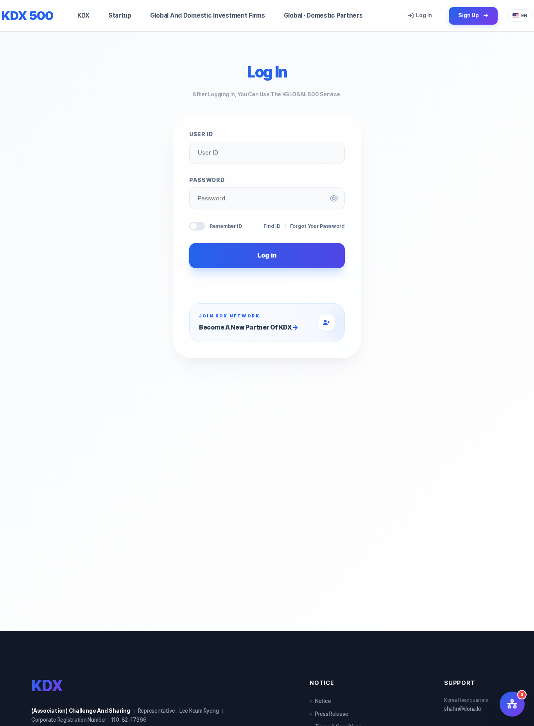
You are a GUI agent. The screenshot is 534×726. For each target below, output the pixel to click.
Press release (331, 714)
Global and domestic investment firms (207, 15)
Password (206, 180)
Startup (119, 15)
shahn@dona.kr (462, 709)
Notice (323, 701)
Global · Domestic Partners (323, 15)
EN (524, 15)
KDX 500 (27, 15)
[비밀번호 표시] (334, 198)
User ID (201, 134)
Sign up (468, 15)
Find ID (272, 226)
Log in (424, 15)
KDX (83, 15)
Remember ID (226, 226)
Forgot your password (317, 226)
